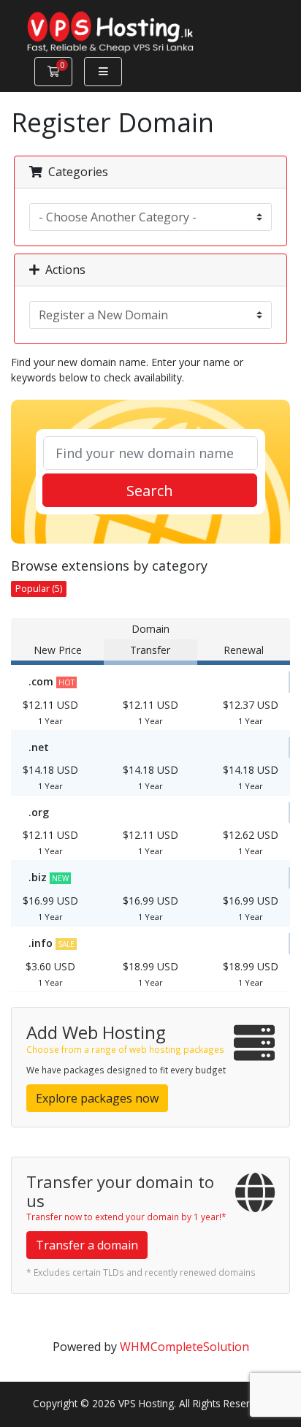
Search (149, 491)
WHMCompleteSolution (184, 1347)
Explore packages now (97, 1098)
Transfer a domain (87, 1245)
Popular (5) (38, 588)
